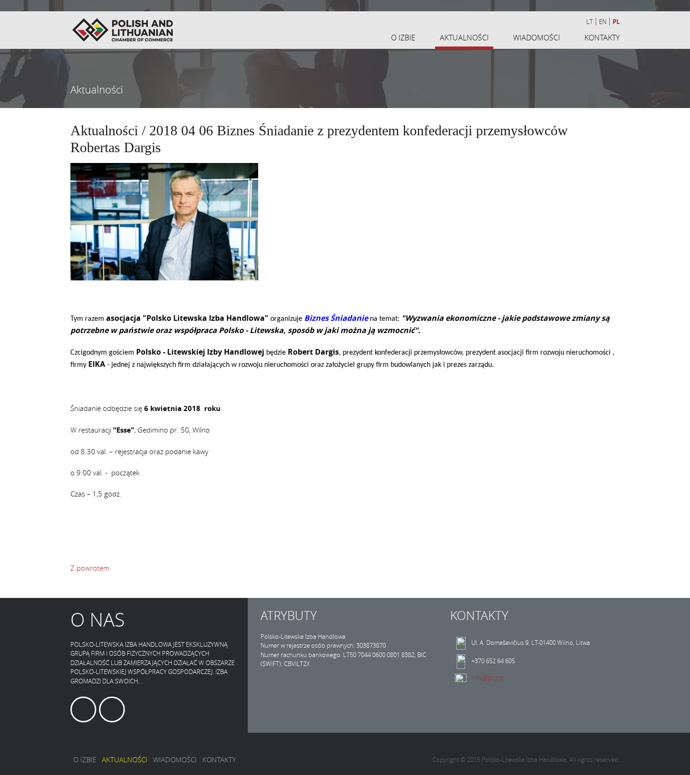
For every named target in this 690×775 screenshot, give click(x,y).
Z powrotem (89, 568)
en (602, 21)
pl (616, 21)
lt (589, 21)
